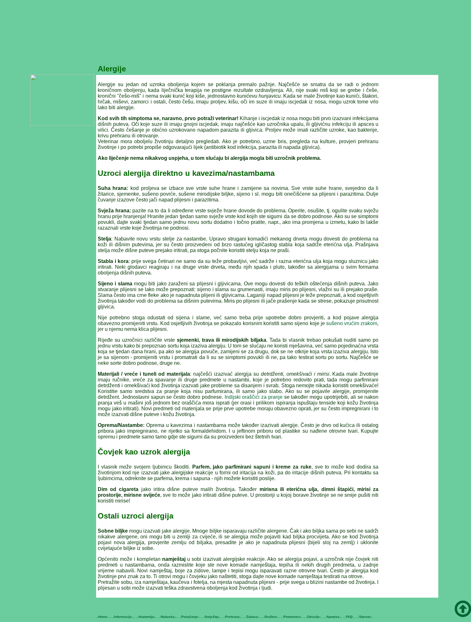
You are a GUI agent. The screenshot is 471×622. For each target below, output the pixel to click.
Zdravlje (313, 616)
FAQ (349, 616)
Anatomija (146, 616)
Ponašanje (189, 616)
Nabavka (168, 616)
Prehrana (232, 616)
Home (102, 616)
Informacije (123, 616)
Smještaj (212, 616)
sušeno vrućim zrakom (351, 323)
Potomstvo (292, 616)
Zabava (252, 616)
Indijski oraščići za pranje (254, 397)
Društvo (271, 616)
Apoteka (332, 616)
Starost (364, 616)
